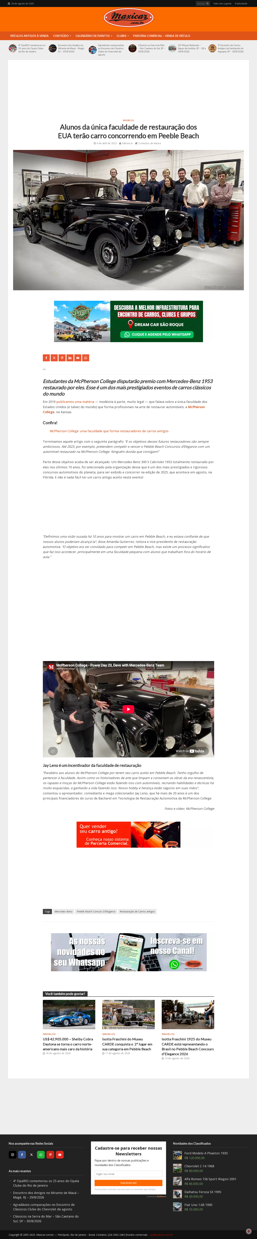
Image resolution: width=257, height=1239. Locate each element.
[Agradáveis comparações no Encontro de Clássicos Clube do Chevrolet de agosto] (93, 50)
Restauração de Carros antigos (137, 911)
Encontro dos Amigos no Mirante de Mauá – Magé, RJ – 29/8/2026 (71, 48)
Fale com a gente (222, 3)
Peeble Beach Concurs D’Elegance (96, 911)
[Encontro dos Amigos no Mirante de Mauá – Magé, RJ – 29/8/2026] (52, 48)
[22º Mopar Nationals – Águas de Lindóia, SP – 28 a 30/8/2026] (172, 48)
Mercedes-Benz (63, 911)
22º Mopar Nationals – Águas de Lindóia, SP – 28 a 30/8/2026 (192, 48)
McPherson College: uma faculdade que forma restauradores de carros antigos (109, 431)
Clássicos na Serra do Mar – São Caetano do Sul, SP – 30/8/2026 (151, 48)
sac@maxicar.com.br (161, 1234)
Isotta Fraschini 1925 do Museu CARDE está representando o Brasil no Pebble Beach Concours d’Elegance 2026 (188, 1046)
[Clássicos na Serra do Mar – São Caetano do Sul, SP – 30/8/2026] (132, 48)
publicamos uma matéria (75, 402)
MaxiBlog (128, 120)
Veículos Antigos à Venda (29, 36)
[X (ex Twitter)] (31, 1155)
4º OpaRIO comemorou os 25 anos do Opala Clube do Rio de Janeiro (31, 48)
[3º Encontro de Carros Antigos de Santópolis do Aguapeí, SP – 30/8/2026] (212, 48)
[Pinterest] (50, 1155)
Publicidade (241, 3)
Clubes (121, 36)
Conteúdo (61, 36)
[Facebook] (22, 1155)
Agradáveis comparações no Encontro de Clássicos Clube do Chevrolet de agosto (111, 50)
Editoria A (127, 143)
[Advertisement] (128, 91)
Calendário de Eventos (93, 36)
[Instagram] (12, 1155)
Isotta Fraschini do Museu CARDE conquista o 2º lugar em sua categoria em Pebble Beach (127, 1044)
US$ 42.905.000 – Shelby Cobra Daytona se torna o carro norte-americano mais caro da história (68, 1044)
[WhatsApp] (41, 1155)
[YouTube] (60, 1155)
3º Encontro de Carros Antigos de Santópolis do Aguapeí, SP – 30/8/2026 (231, 48)
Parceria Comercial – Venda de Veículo (161, 36)
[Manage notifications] (249, 1231)
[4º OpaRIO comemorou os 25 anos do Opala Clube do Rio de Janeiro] (13, 48)
